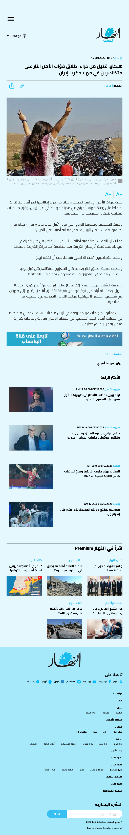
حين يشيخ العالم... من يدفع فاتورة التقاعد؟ (107, 611)
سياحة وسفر (67, 769)
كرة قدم (118, 744)
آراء (104, 732)
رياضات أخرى (116, 750)
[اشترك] (64, 339)
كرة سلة (103, 744)
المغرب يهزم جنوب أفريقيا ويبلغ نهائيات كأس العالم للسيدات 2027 (92, 474)
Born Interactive (94, 828)
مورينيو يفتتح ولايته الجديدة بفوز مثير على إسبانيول (90, 512)
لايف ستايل (116, 764)
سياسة (119, 712)
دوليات (118, 57)
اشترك (57, 814)
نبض (56, 681)
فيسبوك (102, 681)
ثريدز (44, 681)
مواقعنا (16, 36)
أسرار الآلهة (91, 712)
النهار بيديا (116, 784)
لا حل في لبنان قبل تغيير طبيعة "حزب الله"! (66, 611)
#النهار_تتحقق (114, 776)
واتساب (31, 681)
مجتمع (106, 712)
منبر (95, 732)
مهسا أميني (105, 363)
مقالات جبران (81, 732)
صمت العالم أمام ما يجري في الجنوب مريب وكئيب (64, 568)
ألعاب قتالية (49, 744)
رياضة (116, 465)
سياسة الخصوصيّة (112, 791)
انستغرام (71, 681)
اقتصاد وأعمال (113, 602)
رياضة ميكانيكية (68, 744)
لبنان (119, 707)
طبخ (82, 769)
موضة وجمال (96, 769)
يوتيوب (87, 681)
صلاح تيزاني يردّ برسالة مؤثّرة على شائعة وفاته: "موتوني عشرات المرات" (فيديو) (93, 435)
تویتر (115, 681)
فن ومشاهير (112, 389)
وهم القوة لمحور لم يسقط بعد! (108, 568)
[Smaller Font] (118, 194)
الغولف (33, 744)
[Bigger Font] (108, 194)
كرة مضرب (87, 744)
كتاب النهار (115, 560)
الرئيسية (117, 693)
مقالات (118, 727)
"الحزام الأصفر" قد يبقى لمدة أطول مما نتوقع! (25, 568)
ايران (119, 363)
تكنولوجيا (116, 757)
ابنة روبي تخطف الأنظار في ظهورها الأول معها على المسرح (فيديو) (91, 397)
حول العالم (50, 769)
